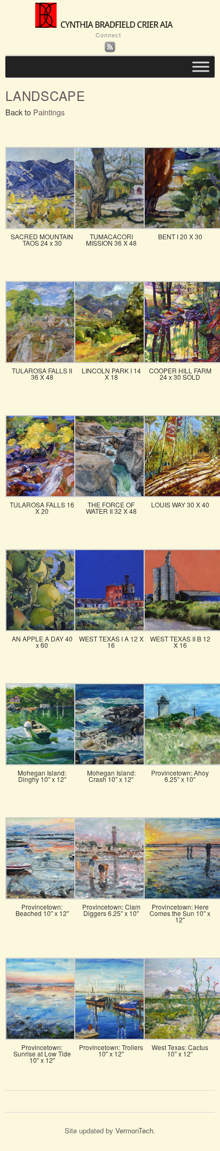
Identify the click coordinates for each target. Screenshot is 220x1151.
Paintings (49, 112)
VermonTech (134, 1130)
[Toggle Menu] (200, 67)
